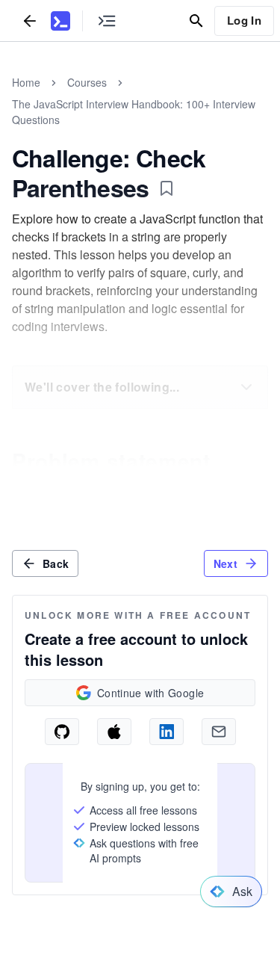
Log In (244, 20)
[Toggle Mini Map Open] (107, 20)
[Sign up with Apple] (114, 731)
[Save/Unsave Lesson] (166, 188)
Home (26, 82)
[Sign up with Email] (219, 731)
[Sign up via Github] (62, 731)
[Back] (30, 20)
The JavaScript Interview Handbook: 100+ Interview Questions (133, 111)
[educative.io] (60, 21)
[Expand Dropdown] (246, 387)
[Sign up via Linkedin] (166, 731)
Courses (87, 82)
